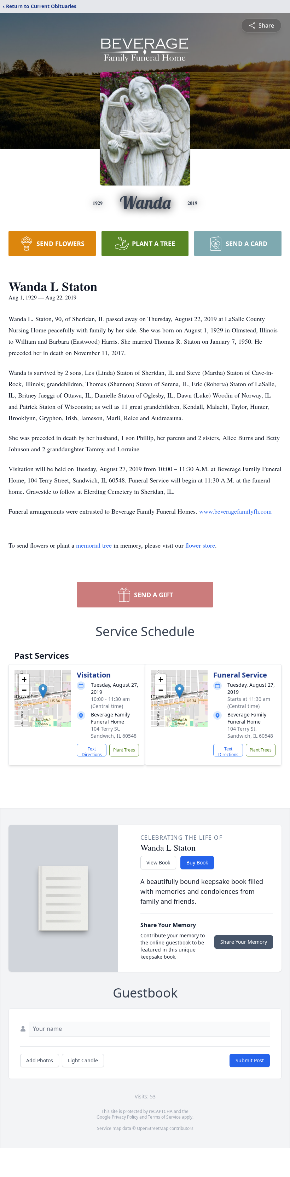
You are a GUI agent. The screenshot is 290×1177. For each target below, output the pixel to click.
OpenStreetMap (152, 1128)
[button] (43, 691)
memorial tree (94, 545)
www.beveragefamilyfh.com (235, 511)
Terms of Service (164, 1117)
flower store (200, 545)
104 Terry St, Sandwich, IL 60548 (114, 732)
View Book (158, 862)
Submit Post (250, 1060)
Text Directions (92, 751)
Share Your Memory (243, 941)
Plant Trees (124, 750)
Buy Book (197, 862)
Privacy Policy (125, 1117)
